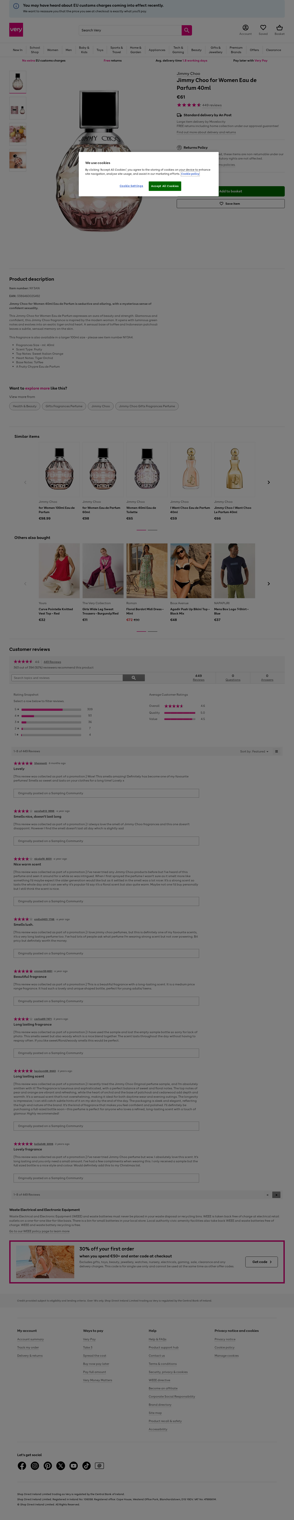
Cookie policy (190, 174)
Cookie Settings (131, 186)
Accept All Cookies (165, 186)
